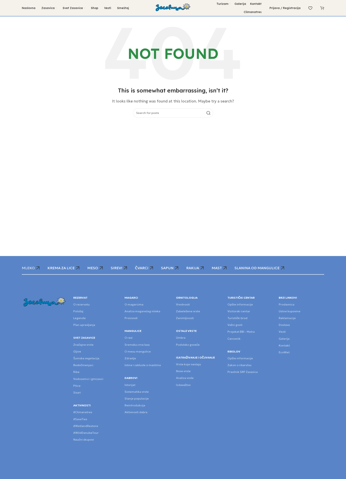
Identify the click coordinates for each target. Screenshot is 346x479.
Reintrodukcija (135, 405)
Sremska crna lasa (137, 344)
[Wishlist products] (310, 8)
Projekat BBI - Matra (241, 331)
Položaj (78, 311)
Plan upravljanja (84, 325)
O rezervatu (81, 304)
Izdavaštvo (183, 385)
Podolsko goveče (188, 344)
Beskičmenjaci (83, 365)
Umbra (180, 337)
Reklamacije (287, 318)
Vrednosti (183, 304)
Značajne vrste (83, 344)
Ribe (76, 372)
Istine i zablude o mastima (143, 365)
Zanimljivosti (185, 318)
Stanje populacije (137, 398)
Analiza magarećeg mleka (142, 311)
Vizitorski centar (238, 311)
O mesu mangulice (138, 351)
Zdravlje (130, 358)
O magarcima (134, 304)
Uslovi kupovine (289, 311)
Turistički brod (237, 318)
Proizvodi (131, 318)
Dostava (284, 325)
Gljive (77, 351)
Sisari (77, 392)
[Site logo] (173, 7)
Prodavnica (286, 304)
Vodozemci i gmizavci (88, 379)
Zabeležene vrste (188, 311)
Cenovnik (233, 338)
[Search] (208, 112)
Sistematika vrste (137, 392)
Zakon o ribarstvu (239, 365)
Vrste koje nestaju (188, 364)
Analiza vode (185, 378)
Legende (79, 318)
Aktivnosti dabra (136, 412)
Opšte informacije (240, 304)
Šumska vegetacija (86, 358)
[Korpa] (322, 8)
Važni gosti (234, 325)
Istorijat (130, 385)
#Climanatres (82, 412)
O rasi (129, 337)
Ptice (76, 386)
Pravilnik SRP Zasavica (242, 372)
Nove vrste (183, 371)
